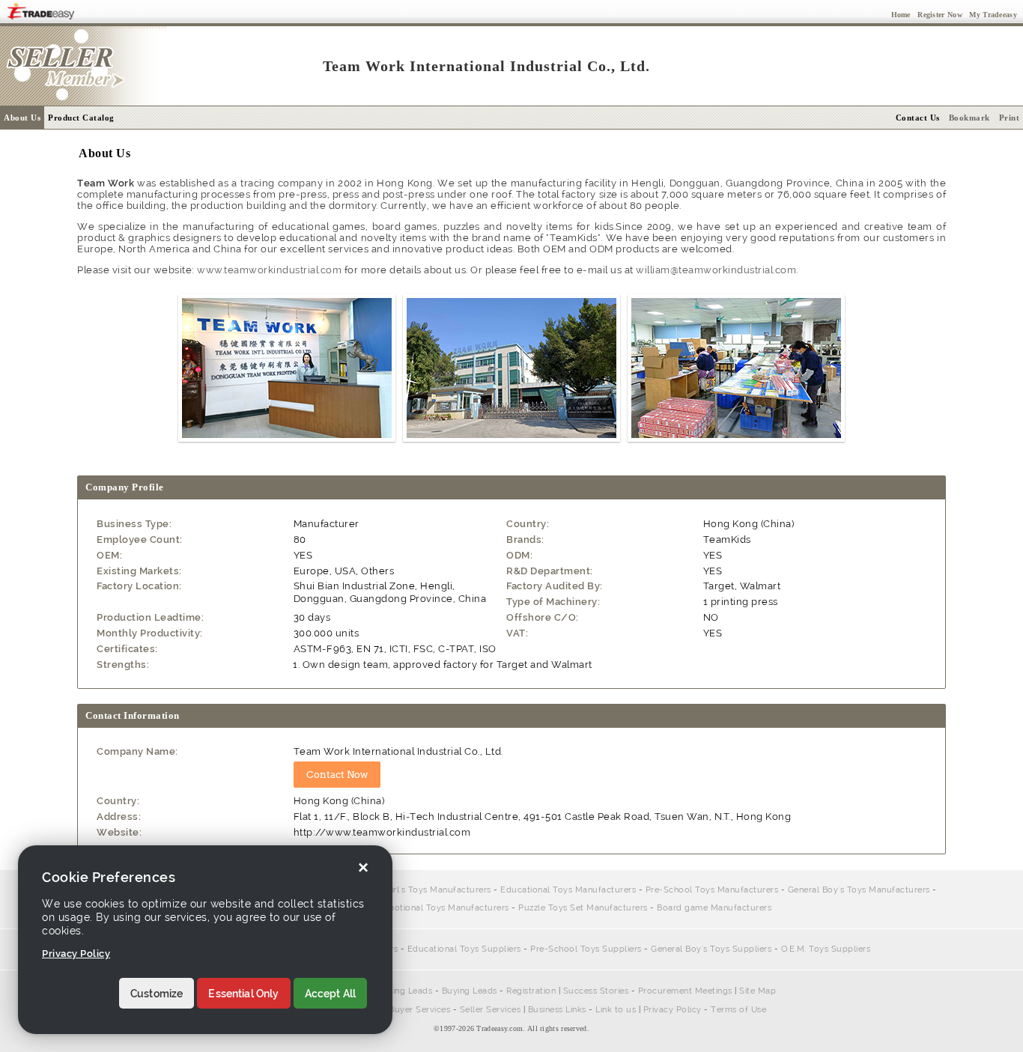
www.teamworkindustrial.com (269, 270)
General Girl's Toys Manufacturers (420, 890)
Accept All (330, 994)
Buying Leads (469, 991)
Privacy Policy (672, 1010)
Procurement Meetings (685, 991)
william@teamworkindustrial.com (716, 270)
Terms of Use (738, 1010)
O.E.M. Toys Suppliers (826, 949)
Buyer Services (419, 1010)
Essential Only (243, 994)
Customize (156, 994)
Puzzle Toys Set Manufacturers (583, 908)
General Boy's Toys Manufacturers (859, 890)
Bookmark (969, 117)
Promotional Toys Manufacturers (440, 908)
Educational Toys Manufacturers (568, 890)
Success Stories (596, 991)
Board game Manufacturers (714, 908)
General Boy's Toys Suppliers (711, 949)
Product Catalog (81, 117)
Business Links (557, 1010)
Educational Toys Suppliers (464, 949)
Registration (531, 991)
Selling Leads (405, 991)
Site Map (757, 991)
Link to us (615, 1010)
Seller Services (490, 1010)
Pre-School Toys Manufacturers (712, 890)
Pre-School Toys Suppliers (586, 949)
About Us (22, 117)
